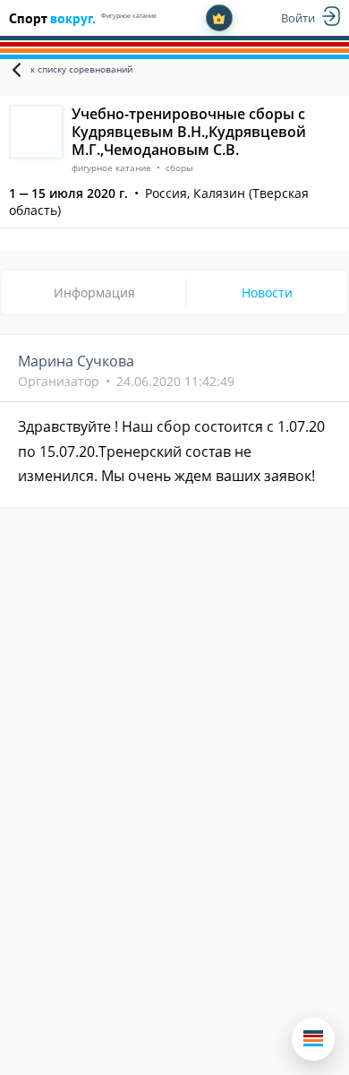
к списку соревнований (81, 69)
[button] (313, 1039)
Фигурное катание (129, 16)
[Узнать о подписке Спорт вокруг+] (219, 17)
